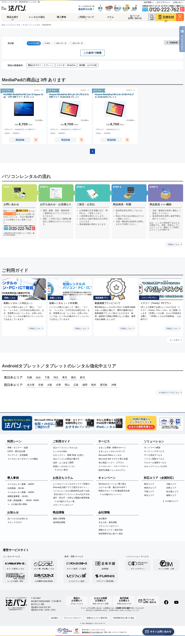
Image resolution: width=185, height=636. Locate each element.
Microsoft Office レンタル (110, 455)
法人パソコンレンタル (11, 25)
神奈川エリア (150, 488)
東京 (64, 377)
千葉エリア (149, 491)
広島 (76, 384)
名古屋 (30, 384)
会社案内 (103, 518)
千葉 (47, 377)
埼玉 (55, 377)
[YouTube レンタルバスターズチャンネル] (176, 602)
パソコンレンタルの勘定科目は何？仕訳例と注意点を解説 (73, 491)
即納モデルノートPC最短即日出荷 (114, 491)
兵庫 (58, 384)
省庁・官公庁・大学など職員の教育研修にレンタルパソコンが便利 (73, 498)
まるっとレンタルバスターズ (112, 451)
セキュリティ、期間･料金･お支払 (68, 455)
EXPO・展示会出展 (16, 451)
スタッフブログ (15, 522)
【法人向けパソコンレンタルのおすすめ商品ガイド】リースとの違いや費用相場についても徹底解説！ (73, 494)
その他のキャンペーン (112, 494)
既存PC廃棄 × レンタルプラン (112, 470)
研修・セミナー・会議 (18, 447)
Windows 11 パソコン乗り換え (112, 484)
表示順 (11, 43)
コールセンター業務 (21, 484)
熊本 (93, 384)
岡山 (67, 384)
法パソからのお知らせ (18, 518)
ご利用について (86, 17)
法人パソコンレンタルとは (65, 447)
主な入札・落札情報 (108, 522)
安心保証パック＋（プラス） (112, 462)
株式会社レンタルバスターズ (95, 623)
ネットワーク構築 (152, 447)
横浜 (73, 377)
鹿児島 (103, 384)
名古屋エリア (172, 491)
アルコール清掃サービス (155, 462)
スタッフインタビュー (63, 505)
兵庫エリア (171, 488)
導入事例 (61, 17)
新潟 (82, 377)
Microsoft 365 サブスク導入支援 (113, 459)
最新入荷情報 (59, 518)
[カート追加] (36, 139)
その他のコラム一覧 (65, 501)
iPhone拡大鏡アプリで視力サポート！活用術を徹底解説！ (73, 487)
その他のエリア (171, 501)
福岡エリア (171, 495)
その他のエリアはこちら (169, 392)
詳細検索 (174, 42)
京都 (40, 384)
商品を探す (12, 17)
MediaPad (16, 133)
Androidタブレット (113, 129)
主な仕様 (38, 120)
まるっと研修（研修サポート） (113, 447)
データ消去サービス (153, 455)
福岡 (84, 384)
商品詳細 (20, 140)
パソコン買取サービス (154, 459)
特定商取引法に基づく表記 (111, 533)
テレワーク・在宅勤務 (18, 455)
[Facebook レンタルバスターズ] (166, 602)
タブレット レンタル (31, 25)
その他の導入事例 (19, 504)
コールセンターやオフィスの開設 (23, 459)
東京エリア (149, 484)
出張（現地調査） (24, 500)
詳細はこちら (173, 244)
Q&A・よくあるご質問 (63, 462)
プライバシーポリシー (109, 526)
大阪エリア (171, 484)
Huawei (7, 133)
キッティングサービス (154, 451)
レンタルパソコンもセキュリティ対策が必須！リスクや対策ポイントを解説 (73, 484)
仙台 (38, 377)
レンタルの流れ (37, 17)
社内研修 (16, 488)
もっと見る (174, 340)
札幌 (29, 377)
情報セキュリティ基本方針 (111, 530)
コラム (110, 17)
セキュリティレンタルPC (155, 466)
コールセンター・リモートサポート (113, 466)
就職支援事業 (18, 496)
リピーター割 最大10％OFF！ (113, 487)
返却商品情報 (59, 522)
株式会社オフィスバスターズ (92, 632)
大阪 (49, 384)
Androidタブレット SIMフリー (25, 129)
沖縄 (113, 384)
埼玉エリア (149, 495)
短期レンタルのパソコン (64, 466)
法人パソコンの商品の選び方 (66, 459)
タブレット (8, 129)
